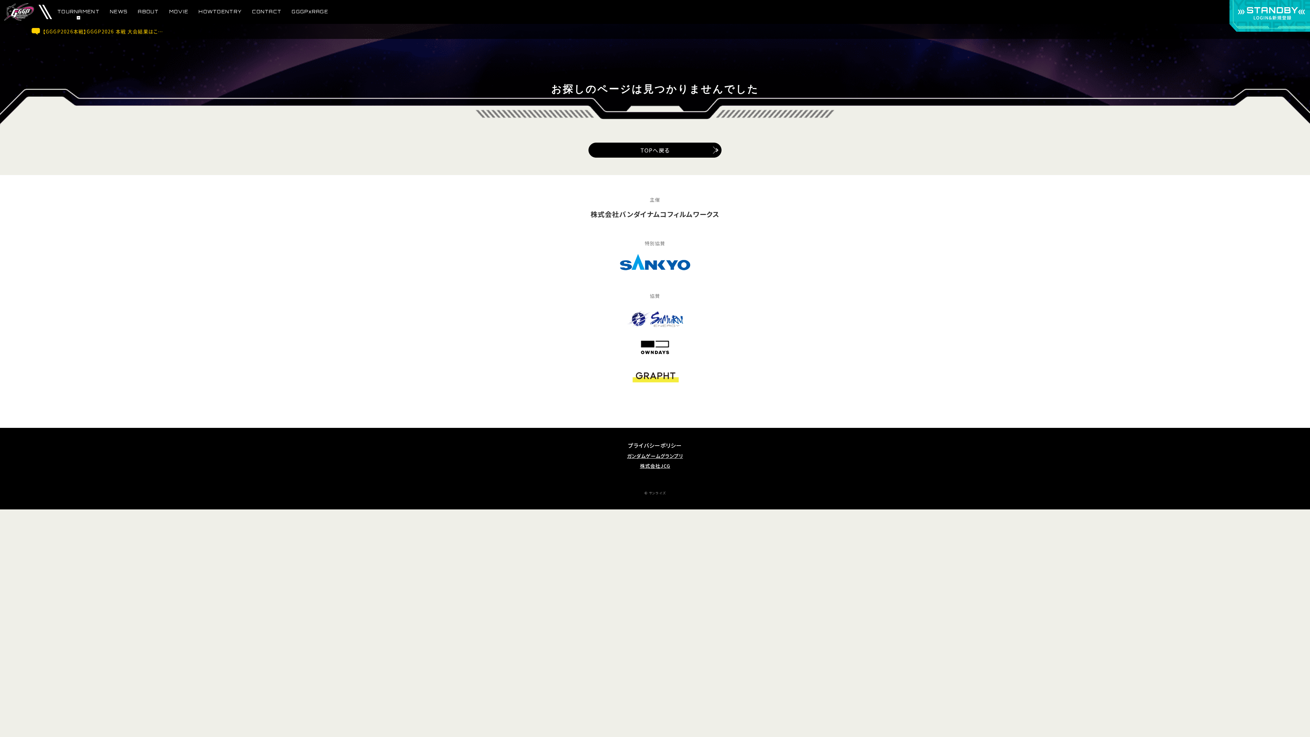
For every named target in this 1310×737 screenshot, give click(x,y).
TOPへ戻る (655, 150)
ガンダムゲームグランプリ (655, 456)
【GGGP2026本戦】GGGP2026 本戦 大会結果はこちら (105, 31)
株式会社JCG (655, 466)
